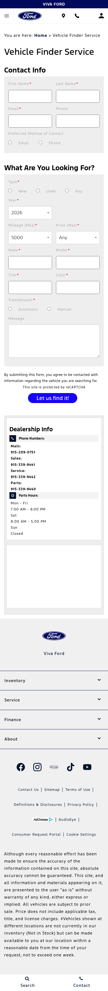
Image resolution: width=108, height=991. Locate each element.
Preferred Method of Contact (36, 133)
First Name (20, 84)
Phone (62, 109)
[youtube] (87, 767)
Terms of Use (77, 790)
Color (62, 275)
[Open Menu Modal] (7, 15)
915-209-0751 (23, 452)
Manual (65, 309)
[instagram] (37, 767)
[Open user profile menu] (101, 16)
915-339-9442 (23, 477)
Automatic (28, 309)
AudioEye (67, 819)
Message (16, 318)
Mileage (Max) (22, 225)
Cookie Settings (81, 834)
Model (63, 250)
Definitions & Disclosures (38, 804)
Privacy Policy (81, 804)
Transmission (21, 300)
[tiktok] (71, 767)
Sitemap (52, 790)
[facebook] (21, 767)
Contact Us (28, 790)
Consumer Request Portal (36, 834)
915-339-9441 (23, 465)
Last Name (67, 84)
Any (79, 191)
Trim (13, 275)
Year (13, 200)
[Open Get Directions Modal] (63, 15)
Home (40, 35)
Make (14, 250)
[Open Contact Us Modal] (77, 15)
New (23, 191)
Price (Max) (67, 225)
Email (14, 109)
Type (14, 182)
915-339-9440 (23, 489)
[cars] (54, 767)
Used (51, 191)
